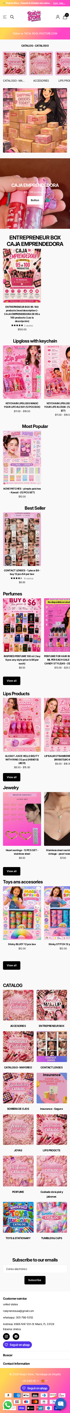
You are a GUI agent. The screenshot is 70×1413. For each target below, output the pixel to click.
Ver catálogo (5, 17)
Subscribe (35, 1280)
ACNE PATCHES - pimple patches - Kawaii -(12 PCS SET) (22, 490)
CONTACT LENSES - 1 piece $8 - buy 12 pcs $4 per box (22, 572)
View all (12, 680)
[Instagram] (6, 1336)
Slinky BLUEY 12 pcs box (22, 944)
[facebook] (16, 1336)
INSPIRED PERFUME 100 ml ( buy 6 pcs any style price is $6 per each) (22, 660)
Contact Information (16, 1363)
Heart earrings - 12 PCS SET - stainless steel (22, 852)
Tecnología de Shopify (48, 1374)
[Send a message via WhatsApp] (8, 1405)
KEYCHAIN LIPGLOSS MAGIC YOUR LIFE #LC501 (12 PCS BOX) (22, 405)
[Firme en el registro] (58, 16)
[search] (12, 17)
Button (35, 200)
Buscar (7, 1355)
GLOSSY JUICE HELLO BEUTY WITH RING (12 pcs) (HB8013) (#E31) (22, 759)
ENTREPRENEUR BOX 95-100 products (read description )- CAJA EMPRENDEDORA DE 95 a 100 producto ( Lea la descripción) (22, 314)
